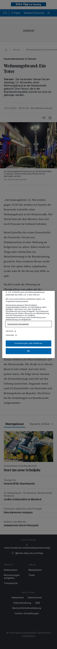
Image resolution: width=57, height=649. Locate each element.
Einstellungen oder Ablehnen (28, 343)
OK (28, 351)
